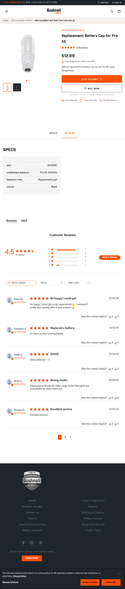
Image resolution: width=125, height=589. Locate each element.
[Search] (111, 11)
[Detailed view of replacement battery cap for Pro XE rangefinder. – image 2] (17, 87)
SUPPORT (105, 3)
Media (32, 501)
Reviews (70, 133)
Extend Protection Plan (32, 524)
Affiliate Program (92, 518)
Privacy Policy (19, 576)
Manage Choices (10, 582)
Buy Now (93, 88)
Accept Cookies (90, 582)
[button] (54, 437)
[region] (62, 579)
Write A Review (109, 257)
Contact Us (32, 512)
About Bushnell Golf (92, 524)
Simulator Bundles (32, 506)
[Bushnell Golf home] (32, 480)
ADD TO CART (89, 79)
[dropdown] (51, 283)
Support (32, 518)
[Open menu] (7, 11)
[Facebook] (23, 542)
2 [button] (65, 437)
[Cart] (119, 11)
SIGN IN (117, 3)
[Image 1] (26, 80)
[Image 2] (28, 80)
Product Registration (93, 501)
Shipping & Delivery (93, 512)
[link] (67, 265)
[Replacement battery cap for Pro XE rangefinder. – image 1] (7, 87)
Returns (92, 506)
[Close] (120, 573)
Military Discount (32, 530)
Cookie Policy (93, 530)
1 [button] (59, 437)
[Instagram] (31, 542)
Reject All (111, 582)
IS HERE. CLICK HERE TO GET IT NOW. (30, 2)
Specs (53, 133)
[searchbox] (21, 283)
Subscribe (31, 558)
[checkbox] (79, 283)
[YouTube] (40, 542)
